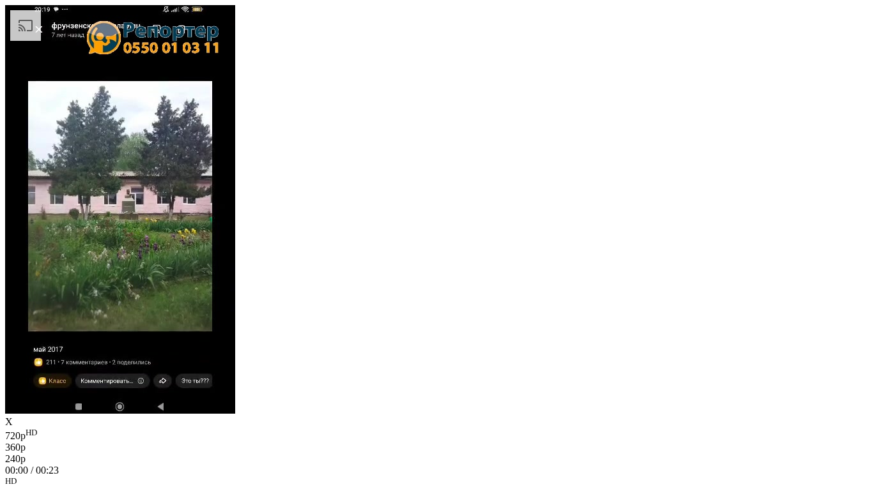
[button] (436, 483)
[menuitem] (436, 435)
